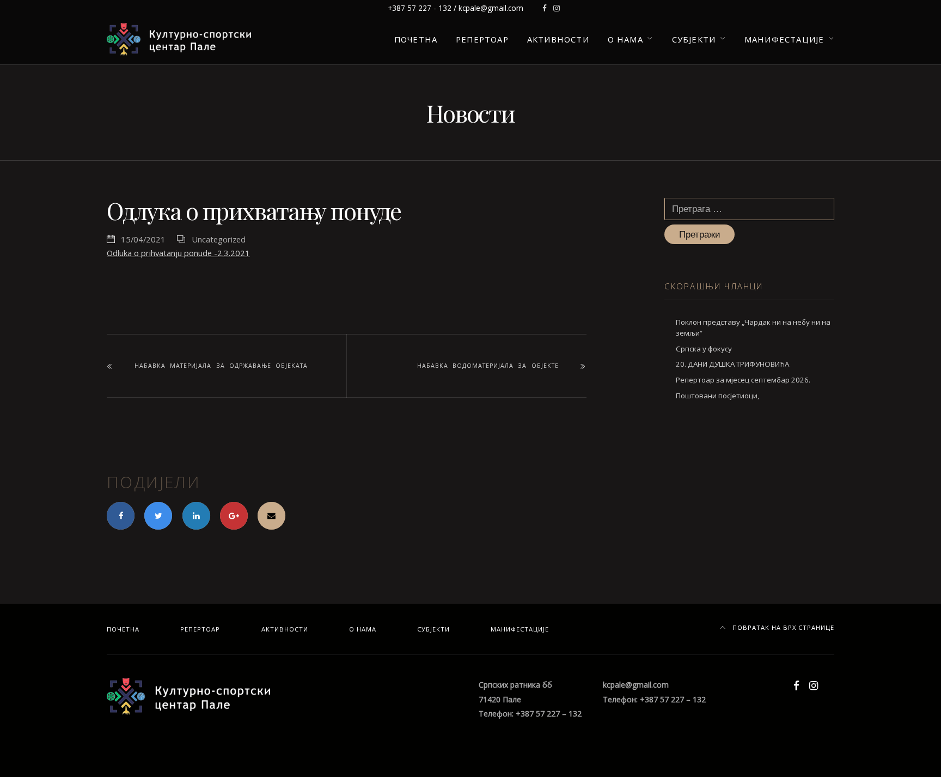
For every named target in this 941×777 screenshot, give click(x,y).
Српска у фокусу (704, 349)
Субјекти (694, 39)
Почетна (415, 39)
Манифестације (784, 39)
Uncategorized (219, 239)
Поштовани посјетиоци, (717, 395)
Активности (558, 39)
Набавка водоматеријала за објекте (487, 365)
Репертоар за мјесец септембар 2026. (743, 380)
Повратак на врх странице (782, 627)
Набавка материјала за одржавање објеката (221, 365)
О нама (625, 39)
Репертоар (482, 39)
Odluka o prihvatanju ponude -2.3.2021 (178, 252)
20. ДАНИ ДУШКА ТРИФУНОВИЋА (732, 364)
